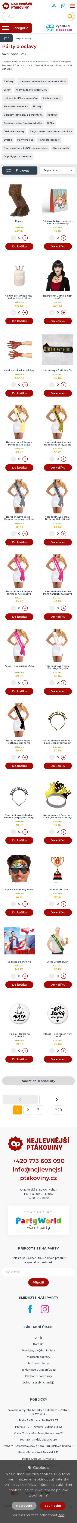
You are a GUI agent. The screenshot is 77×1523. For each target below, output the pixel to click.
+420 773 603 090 (38, 1160)
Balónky (8, 81)
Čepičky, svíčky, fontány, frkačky (23, 123)
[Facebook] (30, 1309)
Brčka (50, 123)
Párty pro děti (25, 139)
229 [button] (58, 1110)
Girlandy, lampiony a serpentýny (23, 114)
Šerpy (7, 89)
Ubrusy (37, 106)
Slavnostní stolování (16, 106)
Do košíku (19, 246)
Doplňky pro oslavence (17, 156)
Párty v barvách (52, 98)
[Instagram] (45, 1309)
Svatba (8, 139)
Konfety (52, 114)
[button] (54, 6)
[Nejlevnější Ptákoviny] (17, 7)
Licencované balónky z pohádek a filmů (43, 81)
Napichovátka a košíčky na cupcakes (25, 148)
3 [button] (38, 1110)
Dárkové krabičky (14, 131)
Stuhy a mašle (61, 148)
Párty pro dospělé (49, 139)
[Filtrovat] (6, 38)
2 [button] (28, 1110)
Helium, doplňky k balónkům (21, 98)
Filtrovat (22, 170)
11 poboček (64, 29)
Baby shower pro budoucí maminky (51, 131)
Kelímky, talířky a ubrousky (31, 89)
